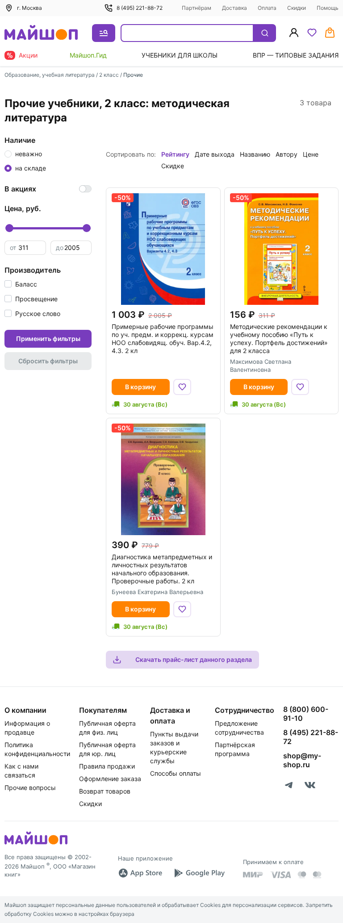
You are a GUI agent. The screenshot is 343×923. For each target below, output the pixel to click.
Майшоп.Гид (88, 55)
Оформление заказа (110, 778)
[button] (20, 284)
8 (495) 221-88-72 (140, 7)
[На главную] (41, 33)
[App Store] (140, 873)
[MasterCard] (301, 874)
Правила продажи (107, 766)
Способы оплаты (175, 773)
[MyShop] (35, 843)
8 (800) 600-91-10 (305, 714)
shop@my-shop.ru (302, 760)
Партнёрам (196, 7)
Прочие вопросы (30, 787)
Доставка (234, 7)
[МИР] (253, 874)
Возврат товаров (104, 791)
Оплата (267, 7)
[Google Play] (199, 873)
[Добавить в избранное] (182, 387)
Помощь (328, 7)
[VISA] (280, 874)
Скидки (296, 7)
